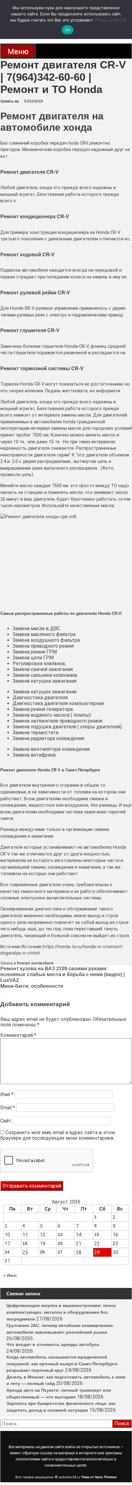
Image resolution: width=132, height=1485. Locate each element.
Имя (7, 1094)
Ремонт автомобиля (35, 963)
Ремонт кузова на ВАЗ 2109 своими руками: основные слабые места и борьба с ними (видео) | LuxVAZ (62, 974)
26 (42, 1252)
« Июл (10, 1275)
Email (7, 1108)
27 (60, 1252)
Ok (67, 29)
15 (96, 1234)
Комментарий (18, 1035)
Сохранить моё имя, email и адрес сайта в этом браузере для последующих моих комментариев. (57, 1135)
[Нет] (124, 20)
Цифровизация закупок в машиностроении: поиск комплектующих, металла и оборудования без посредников (61, 1312)
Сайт (5, 1121)
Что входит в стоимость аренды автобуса (52, 1344)
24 (7, 1252)
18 (24, 1243)
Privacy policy (108, 20)
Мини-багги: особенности (31, 986)
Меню (18, 51)
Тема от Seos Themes (99, 1477)
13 (60, 1234)
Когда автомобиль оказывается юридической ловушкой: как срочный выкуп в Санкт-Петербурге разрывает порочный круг (62, 1364)
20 (60, 1243)
